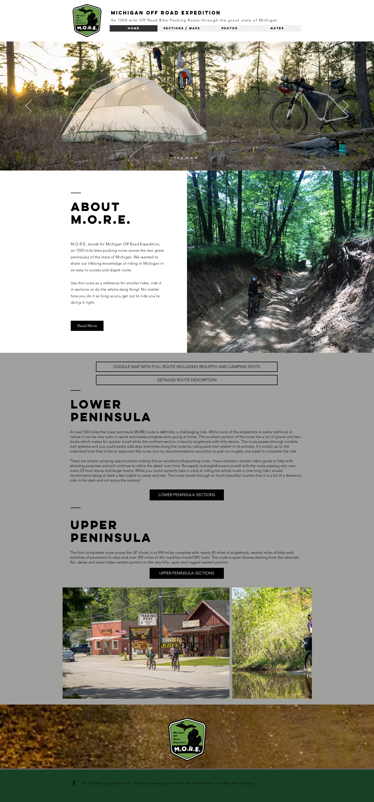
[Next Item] (303, 643)
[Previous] (28, 106)
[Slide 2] (182, 158)
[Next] (345, 106)
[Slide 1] (178, 158)
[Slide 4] (191, 158)
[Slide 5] (196, 158)
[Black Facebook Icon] (74, 783)
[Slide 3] (187, 158)
